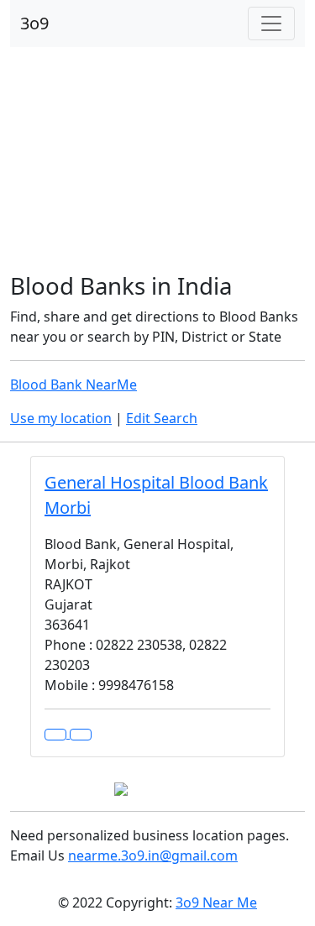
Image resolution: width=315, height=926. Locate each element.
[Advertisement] (157, 161)
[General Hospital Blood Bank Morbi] (81, 734)
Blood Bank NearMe (73, 384)
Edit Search (161, 418)
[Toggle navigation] (271, 23)
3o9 (34, 23)
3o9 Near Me (216, 902)
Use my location (61, 418)
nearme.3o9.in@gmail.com (153, 855)
